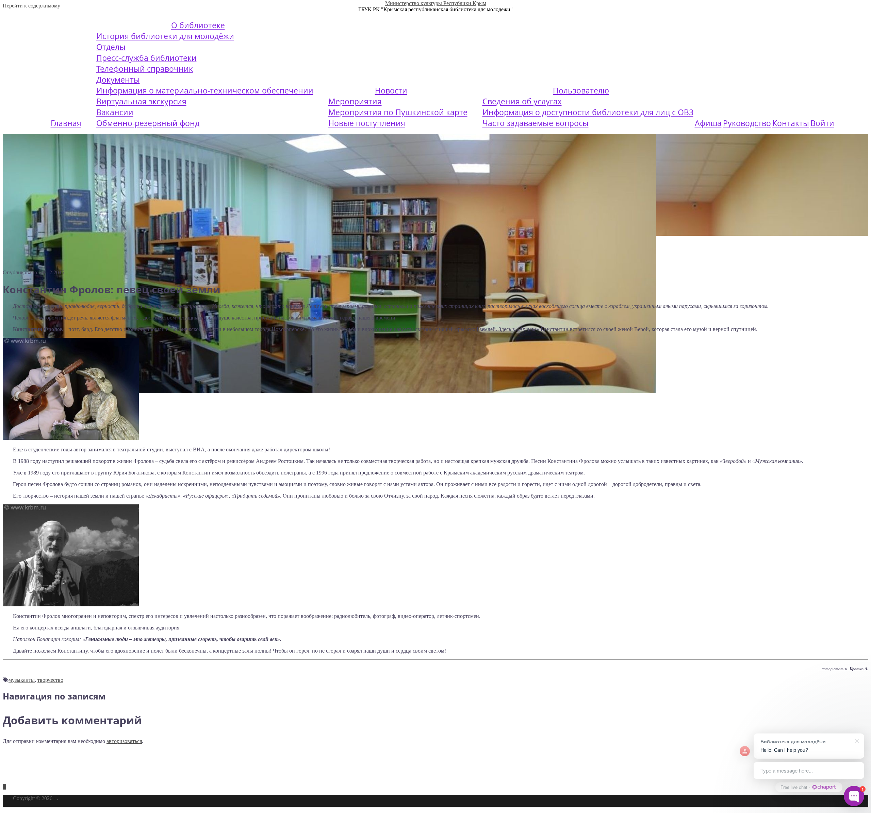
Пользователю (581, 90)
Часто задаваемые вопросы (535, 123)
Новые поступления (366, 123)
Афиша (708, 123)
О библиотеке (198, 25)
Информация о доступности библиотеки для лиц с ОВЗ (587, 112)
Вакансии (114, 112)
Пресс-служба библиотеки (146, 57)
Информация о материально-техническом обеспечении (204, 90)
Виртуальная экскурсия (141, 101)
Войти (822, 123)
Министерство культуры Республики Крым (435, 3)
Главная (66, 123)
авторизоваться (124, 741)
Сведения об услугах (522, 101)
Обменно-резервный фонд (147, 123)
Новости (391, 90)
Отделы (111, 46)
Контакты (790, 123)
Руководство (747, 123)
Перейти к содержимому (31, 5)
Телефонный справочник (144, 68)
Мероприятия (355, 101)
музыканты (22, 680)
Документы (118, 79)
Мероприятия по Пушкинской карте (397, 112)
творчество (50, 680)
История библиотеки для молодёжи (165, 36)
